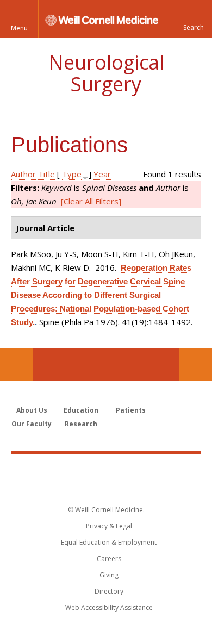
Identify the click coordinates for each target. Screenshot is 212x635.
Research (81, 423)
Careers (109, 558)
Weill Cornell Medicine (106, 470)
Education (81, 410)
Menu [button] (19, 28)
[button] (193, 19)
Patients (131, 410)
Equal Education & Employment (109, 542)
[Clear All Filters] (91, 201)
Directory (109, 591)
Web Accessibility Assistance (109, 607)
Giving (109, 575)
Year (102, 174)
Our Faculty (31, 423)
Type (72, 174)
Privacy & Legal (109, 526)
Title (46, 174)
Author (23, 174)
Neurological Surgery (106, 73)
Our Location (16, 364)
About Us (31, 410)
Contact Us (195, 364)
